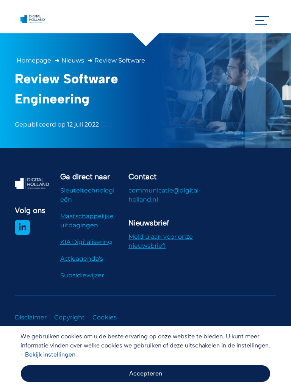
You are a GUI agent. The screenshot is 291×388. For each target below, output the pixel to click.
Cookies (104, 317)
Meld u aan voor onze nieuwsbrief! (160, 241)
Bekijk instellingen (50, 354)
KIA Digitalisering (86, 242)
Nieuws (73, 60)
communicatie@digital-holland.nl (164, 195)
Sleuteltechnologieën (87, 195)
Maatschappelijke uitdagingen (87, 221)
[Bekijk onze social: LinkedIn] (22, 227)
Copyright (69, 317)
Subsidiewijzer (82, 275)
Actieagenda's (81, 258)
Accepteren (145, 373)
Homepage (35, 60)
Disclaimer (31, 317)
